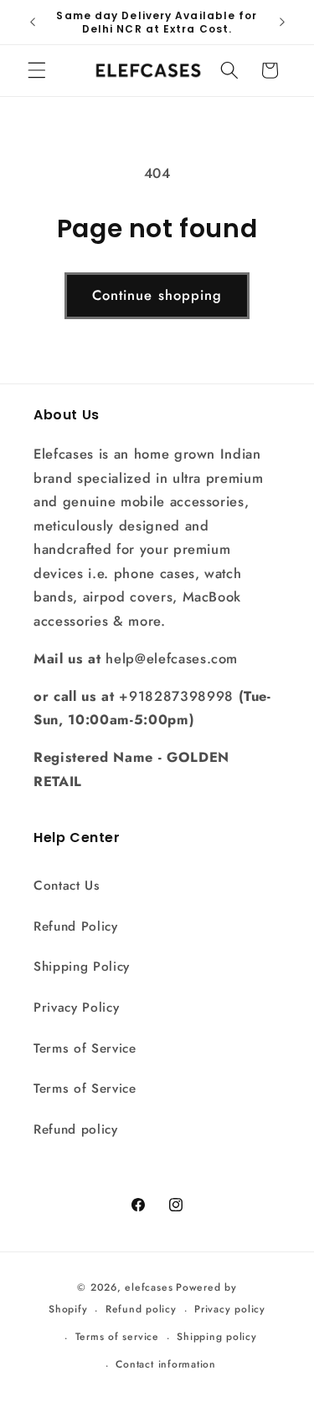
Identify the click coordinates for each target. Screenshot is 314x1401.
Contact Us (66, 885)
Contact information (166, 1364)
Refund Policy (75, 926)
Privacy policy (229, 1309)
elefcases (148, 1287)
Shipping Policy (81, 966)
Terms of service (117, 1336)
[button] (37, 70)
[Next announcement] (282, 22)
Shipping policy (217, 1336)
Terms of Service (84, 1048)
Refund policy (75, 1129)
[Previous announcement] (32, 22)
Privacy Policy (76, 1007)
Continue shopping (157, 295)
